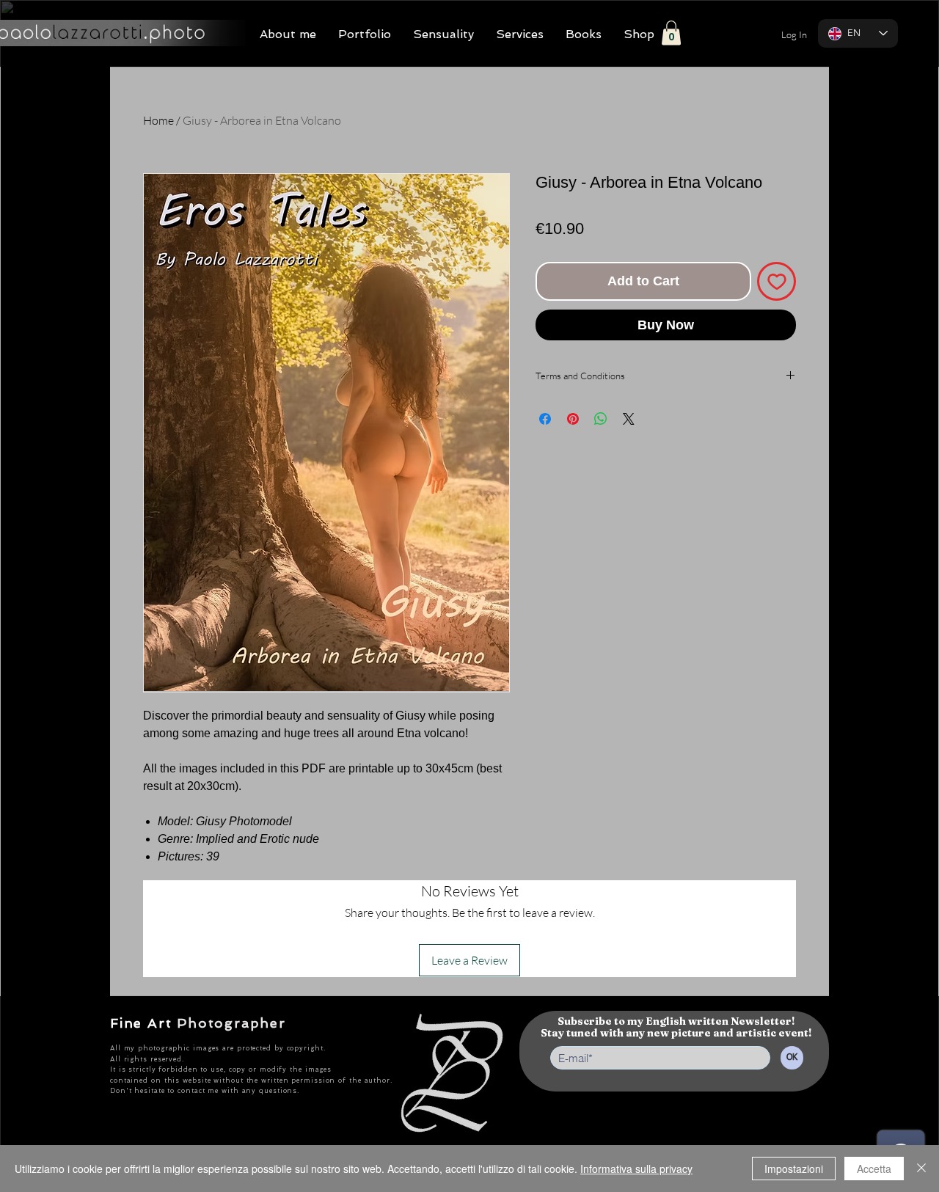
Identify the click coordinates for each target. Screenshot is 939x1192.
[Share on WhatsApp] (601, 419)
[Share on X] (628, 419)
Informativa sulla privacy (636, 1168)
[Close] (921, 1168)
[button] (671, 33)
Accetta (874, 1168)
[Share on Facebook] (545, 419)
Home (158, 120)
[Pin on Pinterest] (573, 419)
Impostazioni (793, 1168)
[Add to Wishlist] (776, 281)
